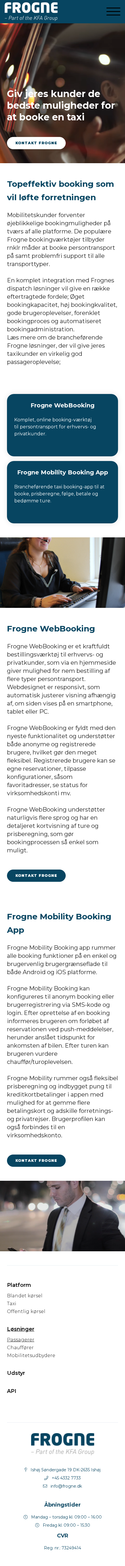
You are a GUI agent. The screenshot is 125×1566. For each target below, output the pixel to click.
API (11, 1391)
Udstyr (16, 1373)
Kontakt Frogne (36, 143)
